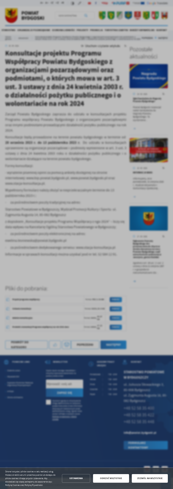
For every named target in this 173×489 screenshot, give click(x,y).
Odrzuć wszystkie (111, 478)
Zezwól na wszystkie (150, 478)
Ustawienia (76, 478)
